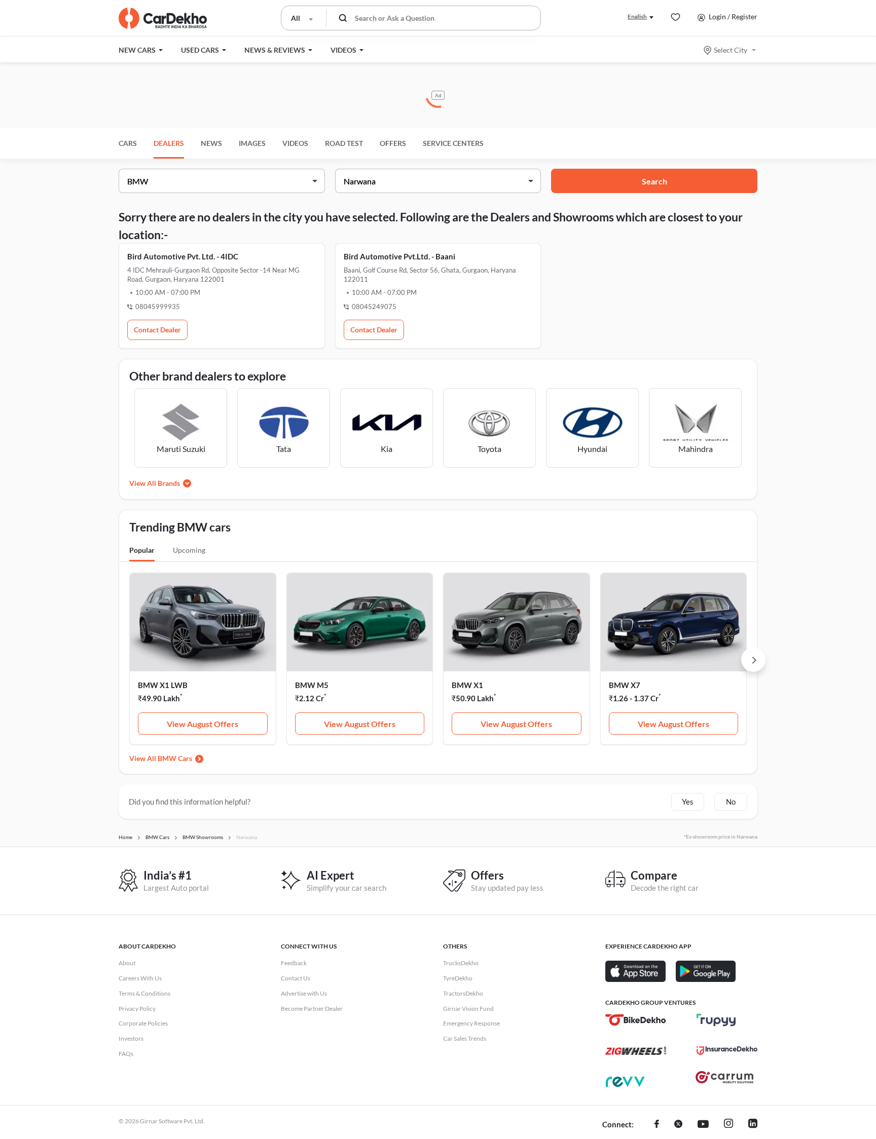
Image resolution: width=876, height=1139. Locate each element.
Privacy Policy (137, 1008)
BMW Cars (175, 758)
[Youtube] (703, 1125)
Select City (730, 50)
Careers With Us (140, 978)
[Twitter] (678, 1125)
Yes (688, 801)
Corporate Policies (143, 1023)
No (731, 801)
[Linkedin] (752, 1125)
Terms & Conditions (144, 993)
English (637, 16)
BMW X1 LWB (163, 685)
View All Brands (154, 483)
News (211, 143)
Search (654, 181)
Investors (131, 1038)
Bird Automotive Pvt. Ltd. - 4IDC (182, 256)
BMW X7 (624, 685)
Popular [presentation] (142, 550)
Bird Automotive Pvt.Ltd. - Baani (399, 256)
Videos (295, 143)
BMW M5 (311, 685)
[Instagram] (728, 1125)
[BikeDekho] (635, 1020)
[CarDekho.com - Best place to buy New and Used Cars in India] (163, 18)
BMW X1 (467, 685)
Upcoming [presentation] (189, 550)
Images (252, 143)
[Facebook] (656, 1125)
